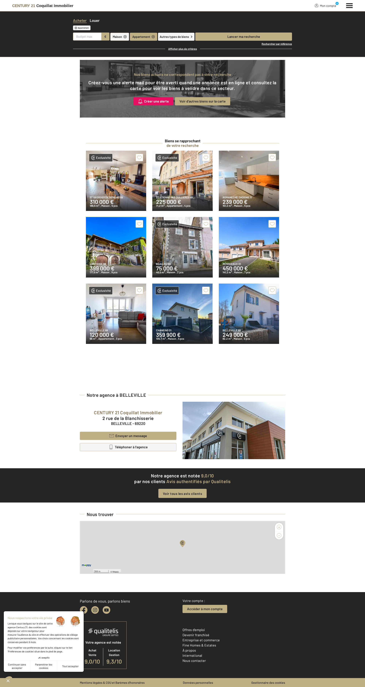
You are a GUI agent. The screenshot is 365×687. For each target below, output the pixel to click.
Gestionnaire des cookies (268, 682)
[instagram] (95, 610)
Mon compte (328, 5)
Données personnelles (198, 682)
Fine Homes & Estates (199, 645)
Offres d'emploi (193, 630)
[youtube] (106, 610)
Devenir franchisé (195, 635)
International (192, 655)
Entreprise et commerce (201, 640)
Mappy (116, 571)
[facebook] (83, 610)
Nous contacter (194, 660)
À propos (189, 650)
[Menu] (349, 5)
